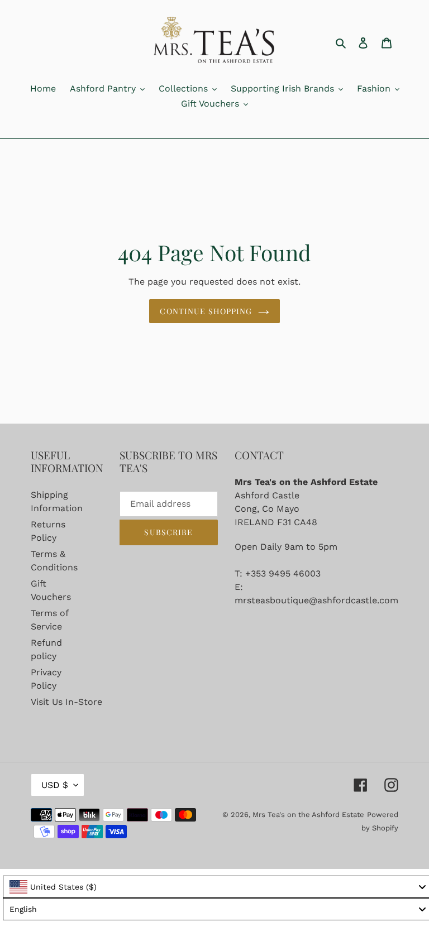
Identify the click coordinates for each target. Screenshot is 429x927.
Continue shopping (206, 311)
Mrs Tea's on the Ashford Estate (308, 814)
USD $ (54, 785)
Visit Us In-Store (66, 702)
